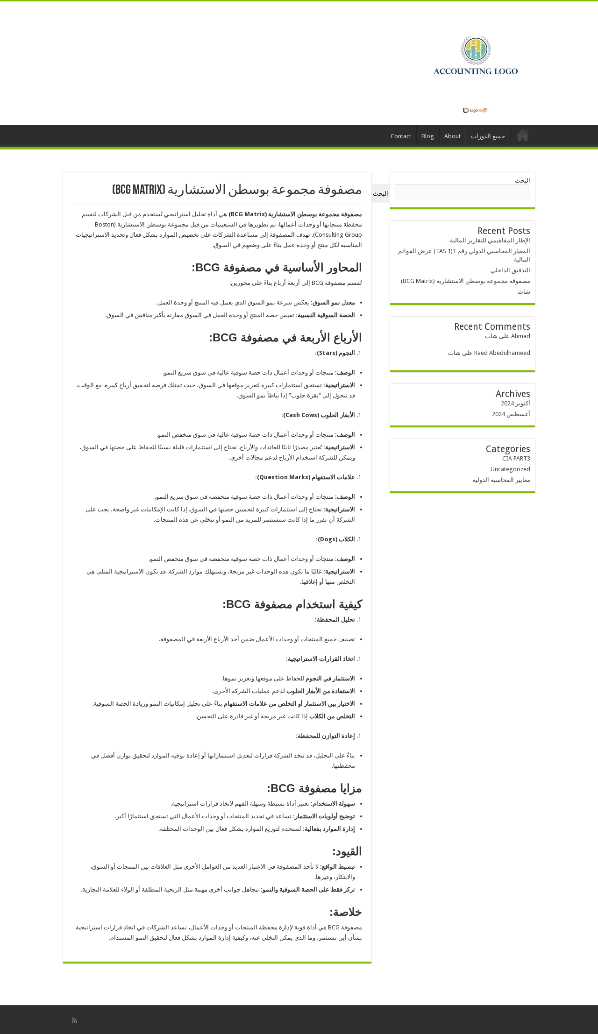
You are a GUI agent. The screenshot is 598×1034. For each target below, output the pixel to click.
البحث (522, 180)
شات (524, 291)
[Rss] (74, 1020)
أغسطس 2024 (511, 414)
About (452, 136)
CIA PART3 (516, 458)
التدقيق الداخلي (510, 270)
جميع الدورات (488, 136)
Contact (401, 136)
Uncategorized (510, 469)
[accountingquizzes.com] (475, 61)
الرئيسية (523, 135)
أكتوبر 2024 (515, 403)
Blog (427, 136)
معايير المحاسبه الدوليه (501, 479)
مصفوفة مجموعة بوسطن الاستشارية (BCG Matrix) (465, 280)
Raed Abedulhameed (502, 352)
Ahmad (520, 336)
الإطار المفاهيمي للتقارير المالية (490, 240)
